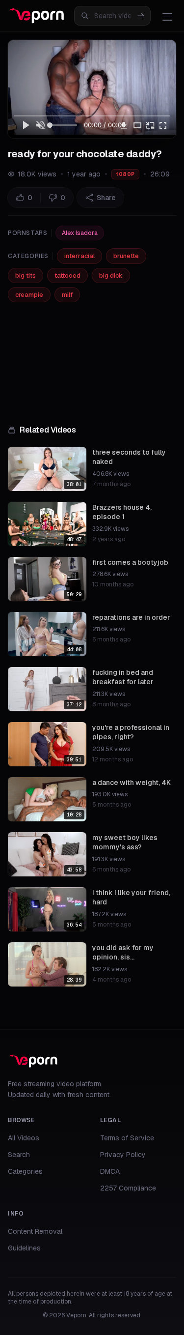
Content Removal (35, 1231)
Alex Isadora (80, 233)
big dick (111, 275)
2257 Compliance (128, 1188)
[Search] (141, 16)
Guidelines (24, 1248)
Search (19, 1154)
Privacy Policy (123, 1154)
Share (106, 197)
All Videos (23, 1137)
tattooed (67, 275)
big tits (25, 275)
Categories (25, 1171)
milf (67, 294)
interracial (79, 256)
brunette (126, 256)
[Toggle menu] (167, 17)
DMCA (110, 1171)
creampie (29, 294)
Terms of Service (127, 1137)
